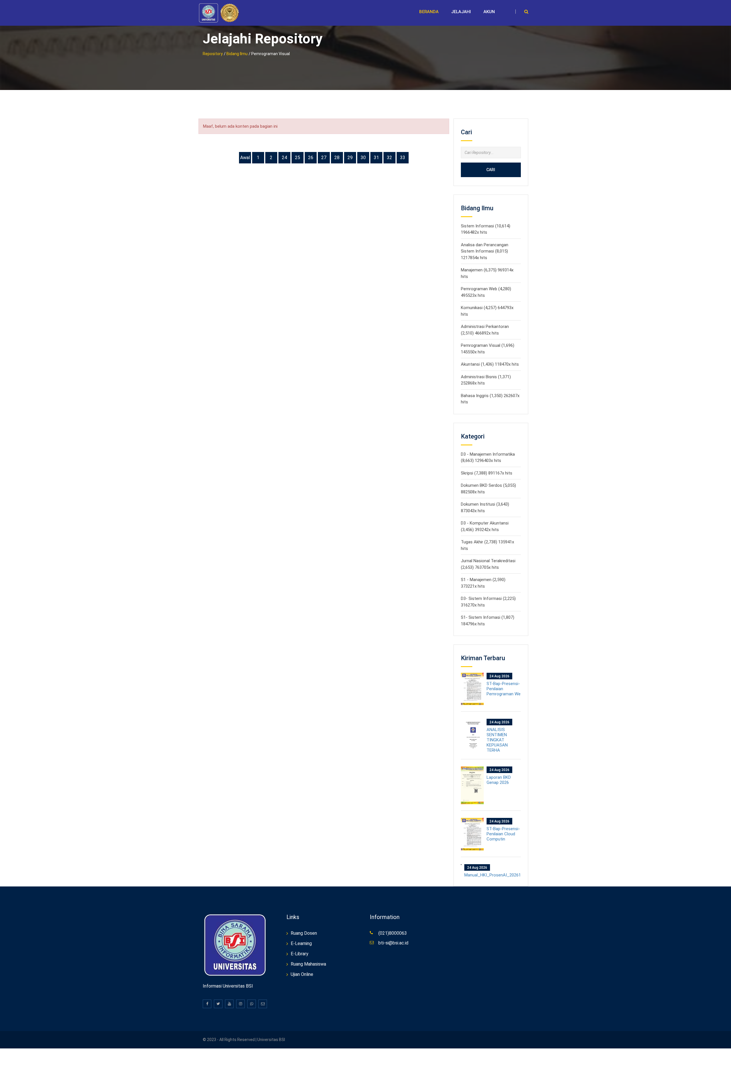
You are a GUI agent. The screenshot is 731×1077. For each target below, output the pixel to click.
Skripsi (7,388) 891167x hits (486, 473)
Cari (490, 169)
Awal (245, 157)
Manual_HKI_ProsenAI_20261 (492, 875)
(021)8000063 (392, 933)
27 (323, 157)
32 (389, 157)
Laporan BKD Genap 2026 (499, 780)
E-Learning (301, 943)
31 (376, 157)
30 (363, 157)
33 (402, 157)
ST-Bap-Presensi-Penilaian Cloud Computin (503, 834)
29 (350, 157)
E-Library (299, 953)
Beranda (429, 11)
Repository (213, 53)
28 (337, 157)
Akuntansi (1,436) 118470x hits (490, 364)
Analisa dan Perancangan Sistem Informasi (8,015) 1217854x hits (484, 251)
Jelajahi (461, 11)
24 (284, 157)
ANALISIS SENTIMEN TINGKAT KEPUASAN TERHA (497, 740)
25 (297, 157)
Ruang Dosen (304, 933)
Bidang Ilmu (237, 53)
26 (310, 157)
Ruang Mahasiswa (308, 964)
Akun (489, 11)
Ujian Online (302, 974)
